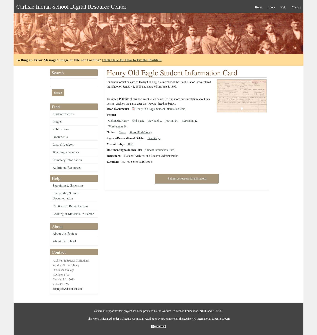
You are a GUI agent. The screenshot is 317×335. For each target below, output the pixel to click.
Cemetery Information (67, 160)
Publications (61, 129)
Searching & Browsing (68, 185)
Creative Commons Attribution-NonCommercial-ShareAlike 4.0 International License (171, 318)
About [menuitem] (271, 7)
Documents (60, 136)
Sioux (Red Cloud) (141, 132)
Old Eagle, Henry (118, 120)
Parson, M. (172, 120)
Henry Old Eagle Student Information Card (160, 109)
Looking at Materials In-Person (73, 213)
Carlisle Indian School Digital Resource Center (71, 6)
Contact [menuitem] (296, 7)
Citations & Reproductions (70, 206)
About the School (64, 241)
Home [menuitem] (258, 7)
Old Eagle (138, 120)
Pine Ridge (153, 138)
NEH (203, 311)
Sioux (122, 132)
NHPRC (217, 311)
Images (57, 121)
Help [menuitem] (283, 7)
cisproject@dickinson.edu (68, 288)
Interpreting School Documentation (65, 196)
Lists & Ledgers (63, 144)
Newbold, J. (155, 120)
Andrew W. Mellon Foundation (180, 311)
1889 (131, 144)
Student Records (63, 114)
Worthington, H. (117, 126)
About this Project (65, 233)
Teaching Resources (66, 152)
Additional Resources (67, 167)
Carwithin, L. (190, 120)
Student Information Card (159, 150)
